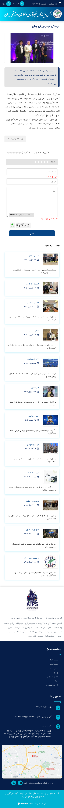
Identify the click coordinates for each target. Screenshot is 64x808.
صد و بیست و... (32, 302)
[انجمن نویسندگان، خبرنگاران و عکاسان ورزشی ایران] (32, 14)
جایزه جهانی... (33, 416)
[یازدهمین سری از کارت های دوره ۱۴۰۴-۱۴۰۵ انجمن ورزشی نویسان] (50, 561)
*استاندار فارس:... (32, 359)
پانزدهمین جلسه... (31, 501)
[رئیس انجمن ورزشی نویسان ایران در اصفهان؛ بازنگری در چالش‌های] (50, 259)
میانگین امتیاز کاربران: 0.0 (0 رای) (36, 152)
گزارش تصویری (52, 685)
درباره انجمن (53, 664)
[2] (38, 162)
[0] (8, 153)
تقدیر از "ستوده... (32, 330)
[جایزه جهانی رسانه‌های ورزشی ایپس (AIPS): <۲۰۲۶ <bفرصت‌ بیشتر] (50, 419)
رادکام (30, 803)
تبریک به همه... (33, 472)
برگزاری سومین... (32, 444)
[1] (35, 162)
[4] (44, 162)
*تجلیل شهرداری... (32, 529)
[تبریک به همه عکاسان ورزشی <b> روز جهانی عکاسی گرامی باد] (50, 476)
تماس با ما (54, 668)
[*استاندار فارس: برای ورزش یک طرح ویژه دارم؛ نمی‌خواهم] (50, 363)
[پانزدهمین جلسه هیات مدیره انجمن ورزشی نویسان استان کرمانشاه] (50, 505)
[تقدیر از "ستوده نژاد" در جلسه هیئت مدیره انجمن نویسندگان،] (50, 334)
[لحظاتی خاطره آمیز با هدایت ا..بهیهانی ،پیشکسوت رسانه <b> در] (50, 287)
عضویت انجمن (52, 676)
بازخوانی (12, 224)
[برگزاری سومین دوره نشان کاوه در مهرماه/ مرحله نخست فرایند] (50, 448)
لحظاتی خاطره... (32, 284)
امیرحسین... (34, 387)
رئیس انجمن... (33, 255)
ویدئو (56, 672)
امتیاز (52, 161)
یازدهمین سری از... (31, 558)
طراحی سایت (40, 803)
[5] (47, 162)
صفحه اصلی (53, 659)
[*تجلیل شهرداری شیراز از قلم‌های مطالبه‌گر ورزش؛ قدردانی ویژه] (50, 533)
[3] (41, 162)
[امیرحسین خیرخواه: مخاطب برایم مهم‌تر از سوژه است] (50, 391)
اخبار (56, 681)
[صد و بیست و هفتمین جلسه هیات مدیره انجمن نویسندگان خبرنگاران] (50, 306)
